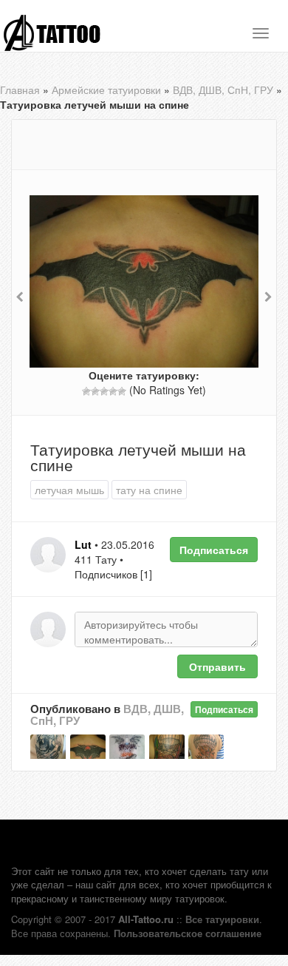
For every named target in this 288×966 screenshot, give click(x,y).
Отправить (217, 666)
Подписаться (213, 549)
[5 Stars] (121, 391)
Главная (20, 89)
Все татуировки (222, 919)
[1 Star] (86, 391)
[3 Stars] (104, 391)
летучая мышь (69, 489)
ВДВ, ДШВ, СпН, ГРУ (223, 89)
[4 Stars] (113, 391)
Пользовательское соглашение (187, 933)
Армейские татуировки (106, 89)
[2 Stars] (95, 391)
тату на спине (149, 489)
